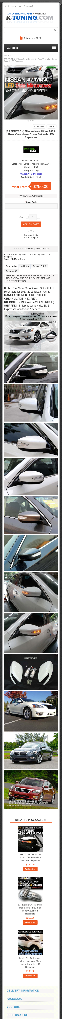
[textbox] (31, 30)
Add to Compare (31, 237)
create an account (31, 6)
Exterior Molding (31, 164)
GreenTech (35, 160)
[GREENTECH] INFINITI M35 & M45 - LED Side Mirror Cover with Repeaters (30, 909)
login (20, 6)
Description (11, 266)
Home (6, 55)
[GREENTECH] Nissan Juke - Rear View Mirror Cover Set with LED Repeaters (30, 962)
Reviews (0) (11, 271)
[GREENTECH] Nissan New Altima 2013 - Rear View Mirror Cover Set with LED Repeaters (30, 60)
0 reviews (29, 248)
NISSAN (45, 164)
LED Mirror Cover (17, 259)
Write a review (42, 248)
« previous (39, 126)
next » (51, 126)
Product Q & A (39, 266)
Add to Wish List (31, 235)
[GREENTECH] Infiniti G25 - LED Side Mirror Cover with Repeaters (30, 857)
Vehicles (25, 266)
